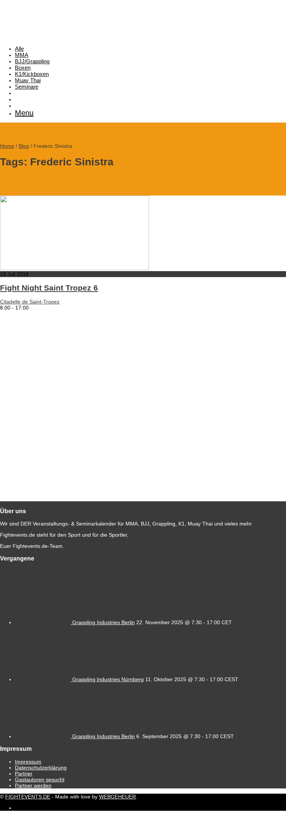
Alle (19, 48)
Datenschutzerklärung (41, 768)
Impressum (28, 762)
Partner (23, 774)
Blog (24, 146)
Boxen (23, 67)
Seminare (26, 86)
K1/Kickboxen (32, 74)
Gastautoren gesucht (39, 779)
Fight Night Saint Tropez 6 (49, 287)
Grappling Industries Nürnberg (108, 679)
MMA (21, 55)
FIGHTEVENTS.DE (27, 797)
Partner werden (33, 785)
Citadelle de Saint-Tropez (30, 302)
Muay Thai (28, 80)
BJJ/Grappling (32, 61)
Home (7, 146)
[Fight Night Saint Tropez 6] (74, 268)
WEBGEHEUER (117, 797)
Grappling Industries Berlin (103, 622)
